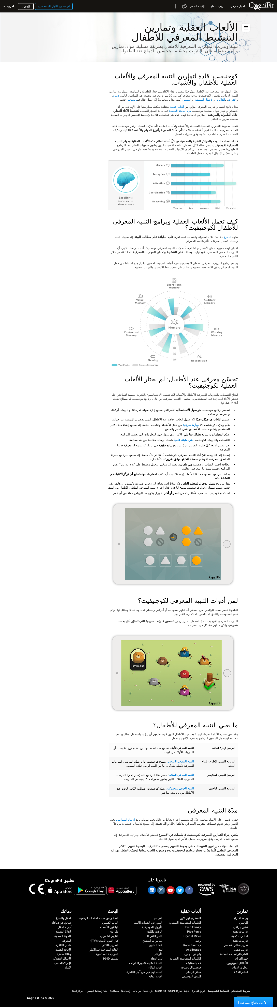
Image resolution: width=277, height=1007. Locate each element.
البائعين (243, 922)
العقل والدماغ (64, 918)
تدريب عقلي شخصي (235, 945)
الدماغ (227, 237)
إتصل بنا (125, 990)
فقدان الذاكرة (64, 945)
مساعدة (114, 990)
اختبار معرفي (237, 6)
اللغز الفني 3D (154, 936)
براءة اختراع (241, 918)
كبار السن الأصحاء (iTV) (104, 940)
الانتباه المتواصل (125, 819)
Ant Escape (193, 949)
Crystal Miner (192, 936)
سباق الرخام (193, 972)
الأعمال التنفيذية (204, 99)
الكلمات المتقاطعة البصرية (185, 958)
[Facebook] (189, 890)
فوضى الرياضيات (191, 967)
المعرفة (67, 940)
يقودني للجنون (192, 954)
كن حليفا (148, 990)
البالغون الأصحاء (109, 927)
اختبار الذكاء (241, 972)
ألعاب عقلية (177, 106)
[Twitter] (179, 890)
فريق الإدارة (198, 990)
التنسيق (187, 99)
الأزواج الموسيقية (152, 927)
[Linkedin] (151, 890)
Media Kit (160, 990)
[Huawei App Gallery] (121, 890)
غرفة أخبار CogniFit (179, 990)
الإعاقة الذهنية (63, 949)
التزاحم (158, 918)
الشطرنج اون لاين (190, 918)
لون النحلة (156, 958)
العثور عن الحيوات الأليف (148, 922)
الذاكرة (221, 99)
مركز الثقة (77, 990)
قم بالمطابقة (193, 963)
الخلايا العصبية (64, 931)
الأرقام (158, 954)
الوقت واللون (154, 931)
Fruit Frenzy (193, 927)
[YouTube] (170, 890)
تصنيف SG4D (110, 958)
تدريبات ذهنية (240, 931)
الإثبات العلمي (197, 6)
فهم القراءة (241, 958)
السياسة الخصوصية (218, 990)
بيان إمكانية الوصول (96, 990)
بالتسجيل (132, 99)
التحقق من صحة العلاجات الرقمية (98, 918)
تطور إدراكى (240, 927)
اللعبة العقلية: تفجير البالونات (145, 963)
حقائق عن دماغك (62, 922)
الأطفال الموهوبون (237, 963)
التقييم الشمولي (109, 936)
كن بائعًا (137, 990)
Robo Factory (192, 945)
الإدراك (232, 99)
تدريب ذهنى (241, 949)
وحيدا (198, 940)
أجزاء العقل (65, 927)
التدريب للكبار (110, 945)
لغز (160, 949)
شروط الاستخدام (240, 990)
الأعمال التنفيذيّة (62, 958)
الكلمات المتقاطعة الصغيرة (185, 922)
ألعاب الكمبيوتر (109, 922)
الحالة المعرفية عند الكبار (103, 949)
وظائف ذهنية (64, 954)
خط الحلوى (155, 945)
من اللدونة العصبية (180, 110)
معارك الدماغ (240, 967)
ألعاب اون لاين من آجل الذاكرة (144, 972)
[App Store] (60, 890)
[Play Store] (91, 890)
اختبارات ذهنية (239, 936)
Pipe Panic (194, 931)
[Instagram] (161, 890)
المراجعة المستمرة (107, 954)
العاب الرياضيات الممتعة (234, 954)
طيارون (114, 931)
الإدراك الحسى (63, 963)
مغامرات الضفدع (152, 940)
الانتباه (116, 95)
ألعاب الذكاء (155, 967)
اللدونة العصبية (63, 936)
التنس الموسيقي (191, 976)
